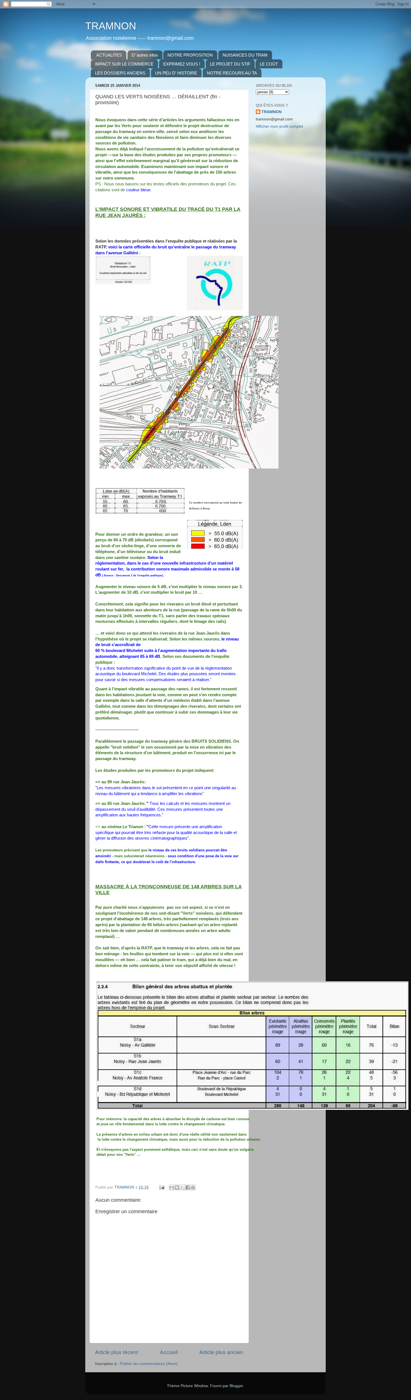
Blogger (236, 1386)
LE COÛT (269, 64)
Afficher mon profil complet (279, 126)
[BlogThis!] (177, 1187)
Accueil (169, 1352)
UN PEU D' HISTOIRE (176, 73)
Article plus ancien (221, 1352)
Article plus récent (116, 1352)
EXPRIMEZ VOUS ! (181, 64)
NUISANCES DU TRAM (245, 55)
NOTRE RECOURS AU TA (232, 73)
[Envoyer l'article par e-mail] (161, 1187)
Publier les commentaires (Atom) (149, 1364)
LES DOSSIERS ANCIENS (120, 73)
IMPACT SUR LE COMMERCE (124, 64)
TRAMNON (110, 26)
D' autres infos (145, 55)
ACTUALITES (109, 55)
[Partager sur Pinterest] (193, 1187)
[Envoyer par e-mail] (171, 1187)
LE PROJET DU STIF (230, 64)
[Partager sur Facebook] (187, 1187)
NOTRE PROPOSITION (190, 55)
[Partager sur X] (182, 1187)
